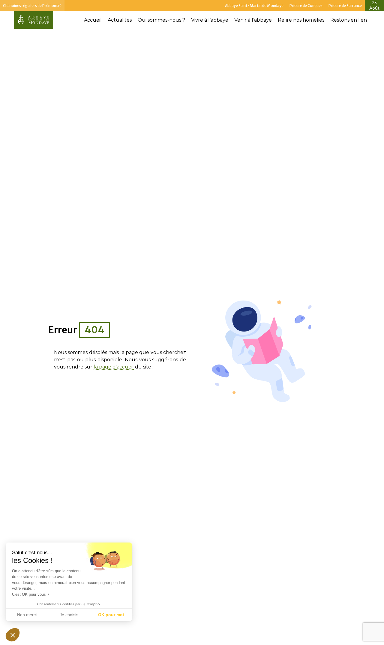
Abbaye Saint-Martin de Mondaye (254, 5)
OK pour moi (111, 614)
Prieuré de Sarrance (345, 5)
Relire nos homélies (301, 20)
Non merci (27, 614)
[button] (12, 635)
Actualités (120, 20)
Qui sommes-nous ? (161, 20)
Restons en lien (348, 20)
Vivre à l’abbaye (209, 20)
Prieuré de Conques (306, 5)
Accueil (93, 20)
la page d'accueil (114, 367)
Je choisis (69, 614)
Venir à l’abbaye (253, 20)
